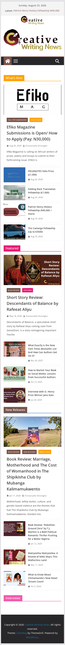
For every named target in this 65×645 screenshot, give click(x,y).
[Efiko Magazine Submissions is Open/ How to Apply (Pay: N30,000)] (32, 100)
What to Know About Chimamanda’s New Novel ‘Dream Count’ (42, 578)
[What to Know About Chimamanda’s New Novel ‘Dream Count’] (14, 580)
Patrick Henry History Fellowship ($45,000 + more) (40, 210)
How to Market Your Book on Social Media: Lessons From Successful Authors (42, 374)
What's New (36, 120)
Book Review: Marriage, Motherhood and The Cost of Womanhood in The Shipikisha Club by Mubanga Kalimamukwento (32, 474)
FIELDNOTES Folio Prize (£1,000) (41, 173)
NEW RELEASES (29, 452)
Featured (28, 290)
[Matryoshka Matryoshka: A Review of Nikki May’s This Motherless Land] (14, 559)
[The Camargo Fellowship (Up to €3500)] (14, 232)
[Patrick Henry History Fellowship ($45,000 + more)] (14, 212)
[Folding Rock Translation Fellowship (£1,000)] (14, 193)
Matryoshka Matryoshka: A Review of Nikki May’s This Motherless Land (43, 557)
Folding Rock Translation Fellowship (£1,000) (42, 190)
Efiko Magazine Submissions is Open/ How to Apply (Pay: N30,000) (32, 133)
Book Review (13, 290)
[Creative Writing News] (32, 18)
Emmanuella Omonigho (36, 145)
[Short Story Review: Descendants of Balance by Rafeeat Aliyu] (32, 270)
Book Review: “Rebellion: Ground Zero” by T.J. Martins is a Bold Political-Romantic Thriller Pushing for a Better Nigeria (42, 531)
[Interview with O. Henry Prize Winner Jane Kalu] (14, 396)
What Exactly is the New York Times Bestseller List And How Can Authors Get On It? (42, 350)
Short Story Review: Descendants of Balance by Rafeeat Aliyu (32, 303)
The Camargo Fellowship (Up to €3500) (41, 230)
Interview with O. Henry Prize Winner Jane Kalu (41, 393)
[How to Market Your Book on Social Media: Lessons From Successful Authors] (14, 376)
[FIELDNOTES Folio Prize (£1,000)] (14, 175)
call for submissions (17, 120)
